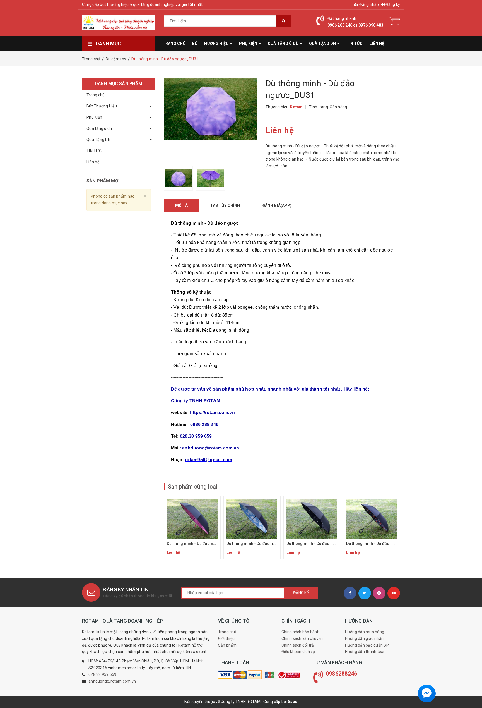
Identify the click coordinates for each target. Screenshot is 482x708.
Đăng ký (392, 4)
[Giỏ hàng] (394, 20)
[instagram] (379, 593)
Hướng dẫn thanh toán (365, 651)
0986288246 (341, 673)
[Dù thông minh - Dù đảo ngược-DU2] (252, 527)
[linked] (393, 593)
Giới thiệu (226, 638)
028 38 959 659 (102, 674)
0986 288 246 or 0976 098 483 (355, 25)
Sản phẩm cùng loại (192, 486)
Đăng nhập (368, 4)
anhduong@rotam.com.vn (112, 681)
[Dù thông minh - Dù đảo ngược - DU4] (371, 527)
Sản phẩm (227, 645)
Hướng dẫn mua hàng (364, 632)
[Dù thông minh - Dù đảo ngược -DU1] (192, 527)
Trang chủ (95, 95)
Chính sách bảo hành (300, 632)
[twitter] (364, 593)
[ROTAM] (225, 674)
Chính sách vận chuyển (302, 638)
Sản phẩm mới (102, 180)
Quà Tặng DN (98, 139)
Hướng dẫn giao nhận (364, 638)
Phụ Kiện (94, 117)
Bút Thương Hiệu (101, 106)
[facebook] (350, 593)
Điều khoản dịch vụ (298, 651)
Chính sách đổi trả (297, 645)
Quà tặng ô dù (99, 128)
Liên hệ (92, 162)
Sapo (293, 701)
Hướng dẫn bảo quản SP (367, 645)
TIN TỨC (94, 151)
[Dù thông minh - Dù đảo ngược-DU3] (312, 527)
